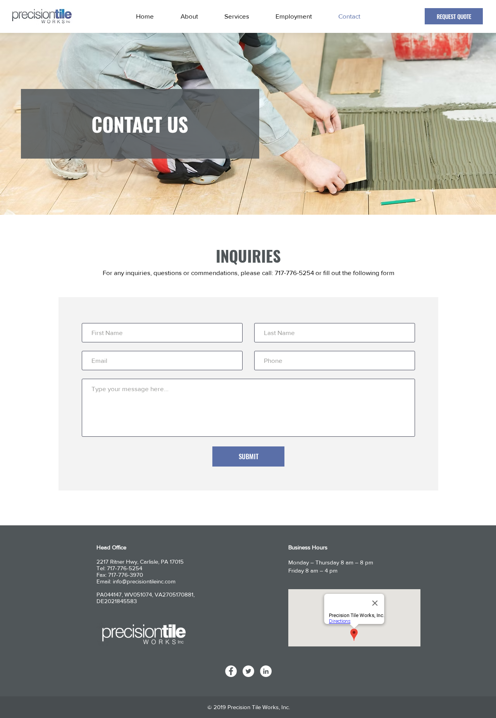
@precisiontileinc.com (149, 581)
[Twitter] (248, 671)
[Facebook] (231, 671)
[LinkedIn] (266, 671)
